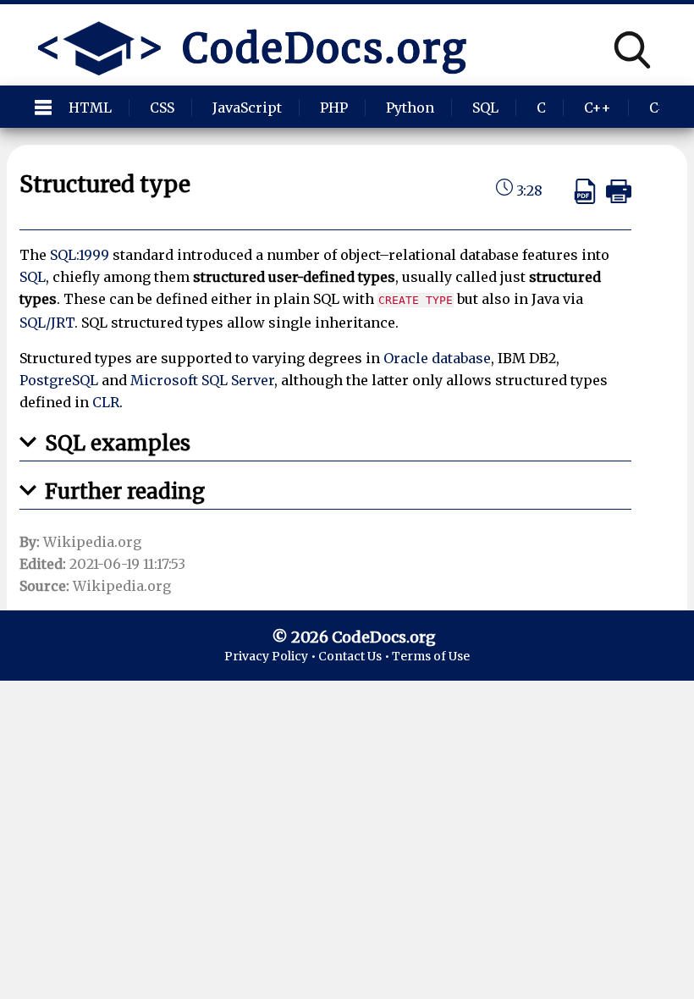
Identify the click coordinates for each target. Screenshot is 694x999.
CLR (105, 402)
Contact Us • (355, 656)
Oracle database (437, 358)
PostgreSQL (58, 380)
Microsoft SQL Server (202, 380)
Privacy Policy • (271, 656)
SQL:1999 (79, 254)
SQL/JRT (46, 322)
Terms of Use (431, 656)
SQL (32, 276)
